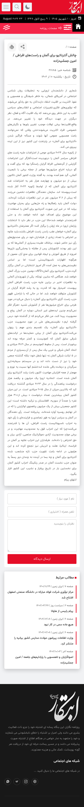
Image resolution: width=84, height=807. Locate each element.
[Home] (78, 27)
